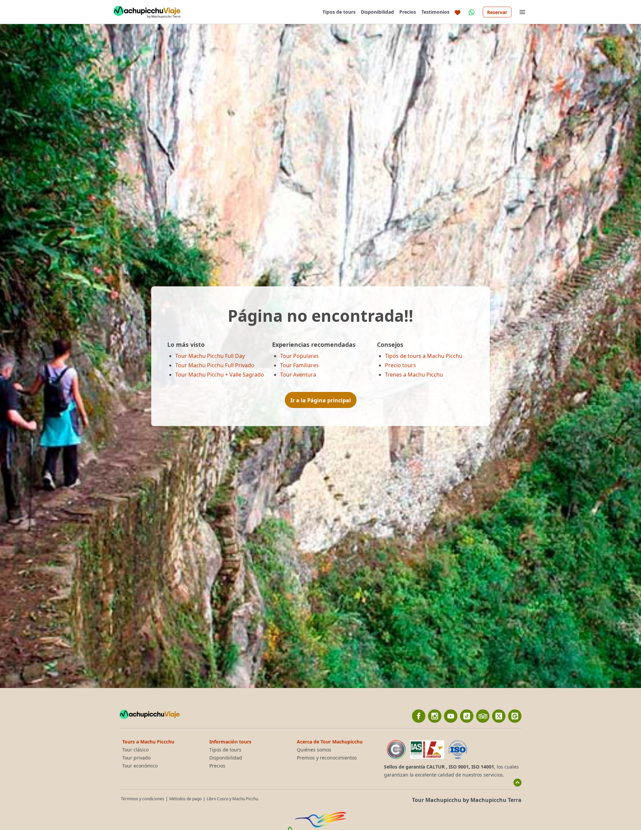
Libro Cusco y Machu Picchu (232, 799)
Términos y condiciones (142, 799)
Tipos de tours (339, 12)
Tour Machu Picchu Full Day (210, 356)
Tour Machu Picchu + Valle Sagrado (219, 374)
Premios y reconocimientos (327, 757)
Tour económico (140, 766)
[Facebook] (418, 716)
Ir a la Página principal (320, 400)
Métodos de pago (185, 799)
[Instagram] (434, 716)
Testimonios (435, 12)
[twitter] (498, 716)
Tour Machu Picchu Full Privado (214, 365)
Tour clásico (135, 749)
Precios (407, 12)
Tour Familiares (299, 365)
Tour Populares (299, 356)
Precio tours (400, 365)
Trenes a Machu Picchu (414, 374)
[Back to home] (147, 12)
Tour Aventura (298, 374)
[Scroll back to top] (517, 783)
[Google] (514, 716)
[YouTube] (450, 716)
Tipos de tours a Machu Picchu (423, 356)
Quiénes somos (314, 749)
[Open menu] (522, 12)
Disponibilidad (377, 12)
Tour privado (136, 757)
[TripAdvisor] (482, 716)
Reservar (497, 12)
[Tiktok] (466, 716)
